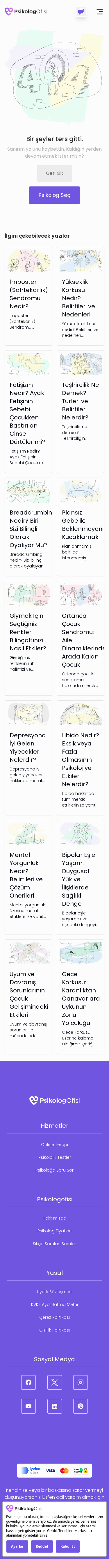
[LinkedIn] (54, 1406)
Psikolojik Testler (54, 1157)
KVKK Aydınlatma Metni (54, 1304)
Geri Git (54, 173)
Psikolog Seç (54, 195)
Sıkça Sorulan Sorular (54, 1244)
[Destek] (81, 11)
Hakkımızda (54, 1218)
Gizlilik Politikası (54, 1330)
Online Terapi (54, 1144)
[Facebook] (28, 1382)
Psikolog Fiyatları (54, 1231)
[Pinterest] (80, 1406)
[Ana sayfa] (26, 12)
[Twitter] (54, 1382)
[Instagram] (80, 1382)
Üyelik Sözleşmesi (54, 1292)
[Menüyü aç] (99, 11)
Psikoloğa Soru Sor (54, 1170)
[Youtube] (28, 1406)
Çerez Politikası (54, 1317)
